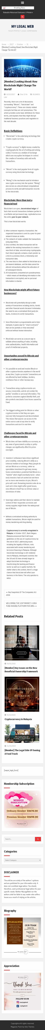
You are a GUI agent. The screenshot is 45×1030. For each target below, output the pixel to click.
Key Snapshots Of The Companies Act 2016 (21, 593)
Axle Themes (29, 1027)
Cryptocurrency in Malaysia (18, 719)
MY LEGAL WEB (22, 26)
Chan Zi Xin (23, 94)
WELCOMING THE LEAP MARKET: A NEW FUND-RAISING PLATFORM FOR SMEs (21, 604)
